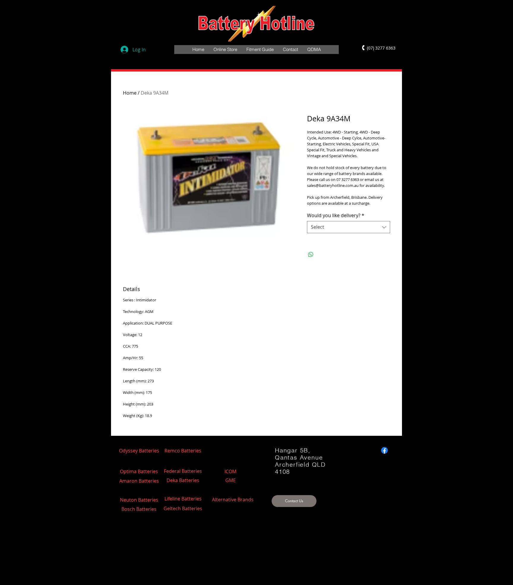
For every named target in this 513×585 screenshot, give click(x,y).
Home (130, 93)
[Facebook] (384, 450)
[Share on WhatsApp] (310, 254)
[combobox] (348, 227)
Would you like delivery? (335, 215)
